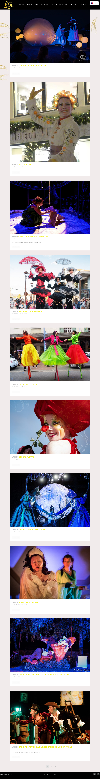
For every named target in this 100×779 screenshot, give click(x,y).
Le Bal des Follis (28, 384)
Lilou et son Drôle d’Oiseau (33, 237)
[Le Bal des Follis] (50, 354)
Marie (22, 67)
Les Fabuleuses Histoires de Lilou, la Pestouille (45, 675)
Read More (16, 73)
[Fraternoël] (50, 122)
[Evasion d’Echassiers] (50, 282)
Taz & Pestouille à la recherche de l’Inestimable (45, 747)
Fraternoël (25, 165)
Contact (46, 774)
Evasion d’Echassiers (30, 311)
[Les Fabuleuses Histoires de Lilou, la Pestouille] (50, 645)
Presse (54, 774)
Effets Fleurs (26, 457)
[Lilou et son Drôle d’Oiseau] (50, 207)
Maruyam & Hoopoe (29, 602)
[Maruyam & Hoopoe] (50, 572)
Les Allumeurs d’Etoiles (32, 530)
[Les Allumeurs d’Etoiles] (50, 500)
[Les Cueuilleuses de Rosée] (50, 36)
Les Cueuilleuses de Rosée (33, 66)
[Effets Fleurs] (50, 427)
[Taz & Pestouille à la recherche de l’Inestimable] (50, 717)
